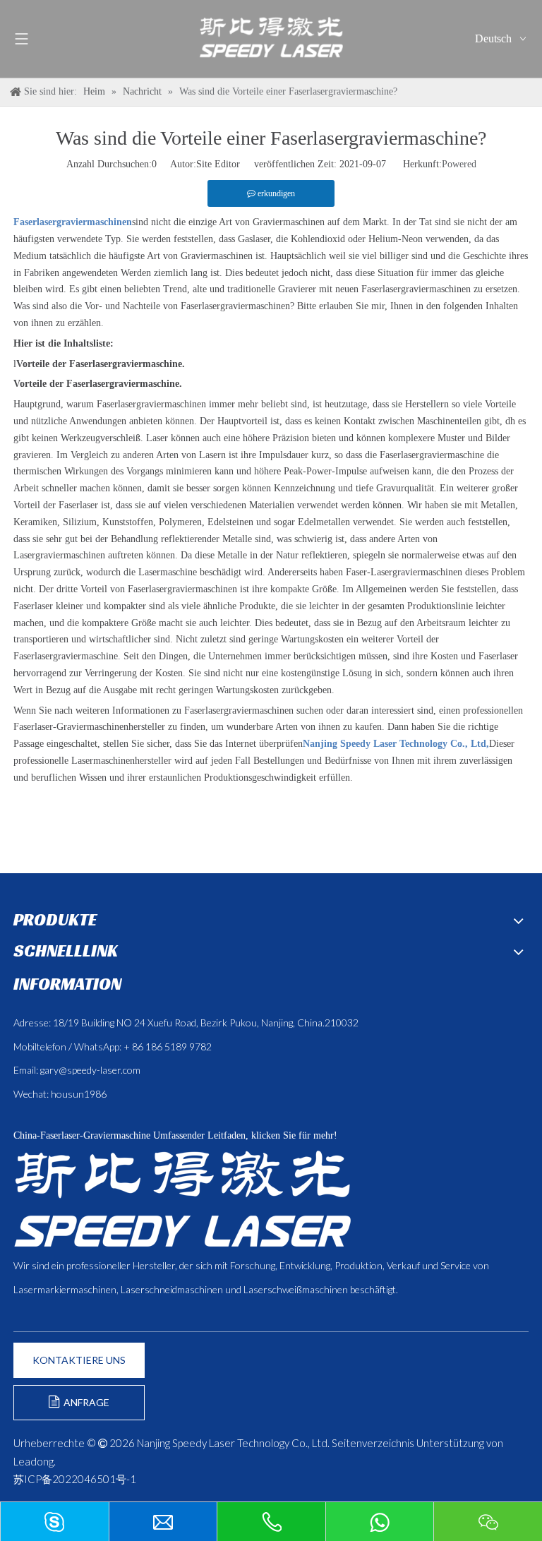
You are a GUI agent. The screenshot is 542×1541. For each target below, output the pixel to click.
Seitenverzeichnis (373, 1443)
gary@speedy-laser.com (90, 1070)
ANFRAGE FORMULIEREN (79, 1408)
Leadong (33, 1461)
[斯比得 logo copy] (182, 1199)
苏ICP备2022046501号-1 (74, 1479)
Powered (459, 164)
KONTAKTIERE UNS (79, 1360)
